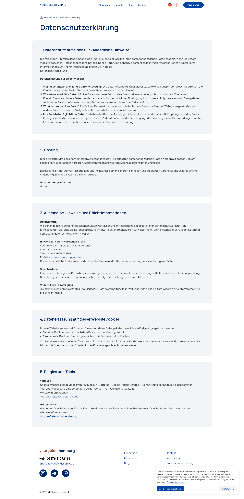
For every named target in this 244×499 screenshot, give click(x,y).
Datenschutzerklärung (179, 463)
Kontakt (142, 5)
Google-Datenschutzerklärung (58, 416)
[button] (193, 5)
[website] (170, 5)
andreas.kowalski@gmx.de (65, 257)
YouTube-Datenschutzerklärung (59, 396)
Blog (130, 5)
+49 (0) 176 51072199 (54, 458)
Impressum (49, 17)
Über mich (119, 5)
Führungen (104, 5)
